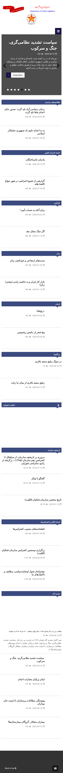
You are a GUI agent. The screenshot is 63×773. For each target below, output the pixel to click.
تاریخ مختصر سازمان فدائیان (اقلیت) (43, 499)
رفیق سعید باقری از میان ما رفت (28, 382)
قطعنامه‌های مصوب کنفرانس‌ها (29, 528)
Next (57, 65)
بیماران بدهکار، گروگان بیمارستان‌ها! (26, 721)
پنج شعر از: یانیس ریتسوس (31, 332)
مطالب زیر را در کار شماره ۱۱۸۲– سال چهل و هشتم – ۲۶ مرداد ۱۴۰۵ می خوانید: (35, 631)
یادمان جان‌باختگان (35, 159)
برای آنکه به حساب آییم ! (32, 210)
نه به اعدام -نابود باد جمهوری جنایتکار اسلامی (26, 132)
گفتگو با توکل (38, 478)
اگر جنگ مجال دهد (35, 231)
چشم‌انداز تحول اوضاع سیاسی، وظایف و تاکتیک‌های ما (24, 573)
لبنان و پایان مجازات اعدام (33, 42)
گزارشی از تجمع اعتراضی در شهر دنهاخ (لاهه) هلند (25, 182)
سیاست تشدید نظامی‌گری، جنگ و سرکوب (27, 659)
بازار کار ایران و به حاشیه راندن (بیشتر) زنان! (25, 283)
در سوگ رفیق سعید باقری (48, 361)
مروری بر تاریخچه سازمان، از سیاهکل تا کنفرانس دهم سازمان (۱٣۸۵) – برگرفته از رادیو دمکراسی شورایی (23, 460)
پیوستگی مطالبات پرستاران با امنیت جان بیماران (24, 702)
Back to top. (10, 768)
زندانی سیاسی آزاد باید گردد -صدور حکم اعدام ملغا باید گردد (25, 110)
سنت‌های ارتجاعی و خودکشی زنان (27, 260)
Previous (6, 65)
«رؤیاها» (40, 311)
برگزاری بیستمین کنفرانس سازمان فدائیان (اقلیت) (23, 551)
